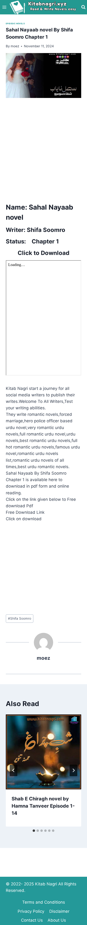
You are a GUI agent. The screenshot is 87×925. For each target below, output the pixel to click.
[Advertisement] (43, 149)
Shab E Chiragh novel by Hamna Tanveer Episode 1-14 (43, 806)
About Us (57, 920)
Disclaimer (59, 911)
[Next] (73, 770)
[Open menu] (4, 7)
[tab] (34, 830)
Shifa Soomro (19, 618)
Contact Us (32, 920)
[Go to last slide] (13, 770)
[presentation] (43, 751)
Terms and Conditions (43, 902)
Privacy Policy (31, 911)
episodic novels (15, 23)
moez (43, 658)
